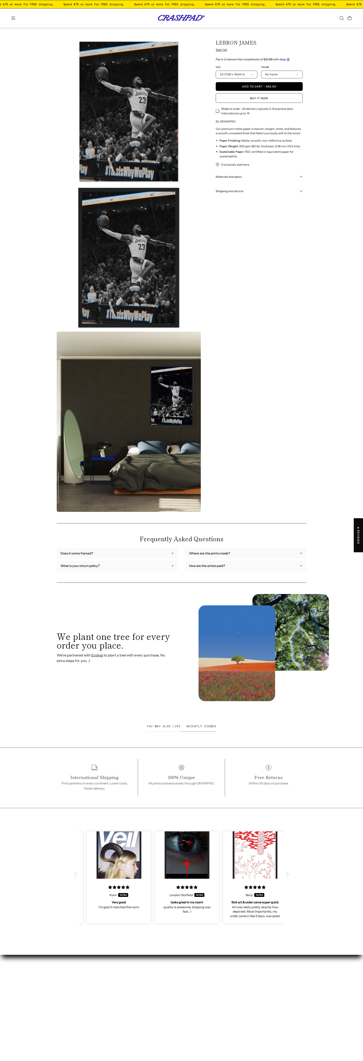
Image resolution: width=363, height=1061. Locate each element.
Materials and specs (229, 177)
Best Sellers (168, 995)
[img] (113, 887)
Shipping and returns (229, 191)
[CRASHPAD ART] (181, 18)
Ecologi (97, 655)
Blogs (164, 1015)
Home (164, 969)
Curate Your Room (173, 1008)
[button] (342, 18)
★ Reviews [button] (358, 535)
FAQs (163, 1021)
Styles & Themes (172, 988)
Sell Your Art (168, 975)
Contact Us (168, 1028)
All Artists (166, 1002)
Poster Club (168, 982)
